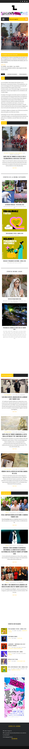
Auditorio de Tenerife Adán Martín (15, 648)
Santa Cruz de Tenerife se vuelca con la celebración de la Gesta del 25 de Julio (14, 158)
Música (7, 512)
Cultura (9, 630)
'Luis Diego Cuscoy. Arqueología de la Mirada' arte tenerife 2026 (14, 398)
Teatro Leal (19, 638)
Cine (9, 668)
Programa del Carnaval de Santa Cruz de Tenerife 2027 (14, 328)
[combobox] (18, 19)
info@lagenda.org (8, 737)
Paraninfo (10, 654)
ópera (9, 647)
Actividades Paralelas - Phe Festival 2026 (14, 204)
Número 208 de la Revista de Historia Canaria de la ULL (14, 472)
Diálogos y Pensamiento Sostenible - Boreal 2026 (14, 261)
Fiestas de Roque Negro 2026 (14, 299)
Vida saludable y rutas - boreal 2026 (14, 233)
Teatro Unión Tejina (21, 661)
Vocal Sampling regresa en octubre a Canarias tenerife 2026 (14, 516)
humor (9, 653)
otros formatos (22, 74)
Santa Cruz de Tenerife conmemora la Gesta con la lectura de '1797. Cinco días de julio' (14, 435)
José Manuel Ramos (12, 636)
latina (9, 638)
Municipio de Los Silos (16, 670)
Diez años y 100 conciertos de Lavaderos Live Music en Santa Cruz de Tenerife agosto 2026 (14, 586)
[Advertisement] (14, 356)
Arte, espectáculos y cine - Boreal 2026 (18, 667)
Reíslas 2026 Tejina (13, 659)
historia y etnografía (12, 74)
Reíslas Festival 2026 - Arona (15, 651)
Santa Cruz (3, 65)
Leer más (14, 167)
